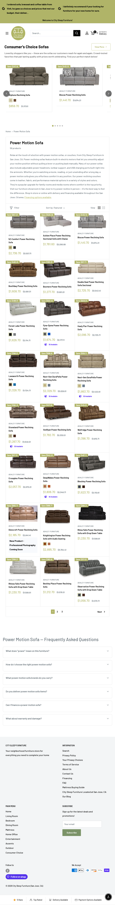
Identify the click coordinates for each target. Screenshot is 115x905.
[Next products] (108, 93)
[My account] (87, 33)
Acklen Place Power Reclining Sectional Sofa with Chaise (56, 237)
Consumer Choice (14, 852)
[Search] (76, 33)
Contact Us (67, 773)
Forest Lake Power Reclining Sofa (22, 327)
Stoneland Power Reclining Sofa (21, 429)
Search (65, 750)
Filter (16, 207)
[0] (92, 33)
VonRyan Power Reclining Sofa (57, 429)
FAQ (64, 782)
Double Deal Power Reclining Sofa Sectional (91, 283)
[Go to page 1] (53, 126)
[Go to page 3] (57, 125)
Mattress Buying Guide (73, 787)
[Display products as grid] (99, 207)
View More (99, 47)
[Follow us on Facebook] (8, 871)
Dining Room (12, 825)
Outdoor (10, 848)
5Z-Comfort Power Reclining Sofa (21, 241)
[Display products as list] (104, 207)
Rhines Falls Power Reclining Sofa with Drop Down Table (22, 585)
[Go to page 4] (60, 125)
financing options (27, 711)
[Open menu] (7, 33)
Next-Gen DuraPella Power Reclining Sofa (55, 378)
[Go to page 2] (55, 125)
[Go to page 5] (62, 125)
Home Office (12, 834)
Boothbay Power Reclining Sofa (23, 286)
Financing (67, 778)
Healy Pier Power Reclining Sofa (90, 328)
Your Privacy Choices (72, 760)
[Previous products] (6, 93)
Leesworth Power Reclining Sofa (21, 378)
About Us (66, 769)
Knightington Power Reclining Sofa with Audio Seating (56, 537)
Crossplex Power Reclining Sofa (21, 480)
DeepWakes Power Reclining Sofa (56, 479)
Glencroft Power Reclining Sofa (23, 529)
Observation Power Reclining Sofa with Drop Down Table (91, 588)
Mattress (10, 829)
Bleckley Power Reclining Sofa (91, 481)
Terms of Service (70, 764)
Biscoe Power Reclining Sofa (72, 95)
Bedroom (10, 820)
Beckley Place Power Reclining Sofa (57, 585)
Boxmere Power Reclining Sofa (57, 286)
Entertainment (13, 839)
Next (99, 611)
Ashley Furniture (17, 91)
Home (8, 131)
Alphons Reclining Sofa (19, 95)
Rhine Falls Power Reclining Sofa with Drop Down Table (90, 531)
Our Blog (66, 796)
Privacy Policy (69, 755)
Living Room (12, 816)
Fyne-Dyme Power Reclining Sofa (55, 327)
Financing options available (37, 197)
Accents (10, 843)
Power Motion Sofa (22, 131)
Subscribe (72, 832)
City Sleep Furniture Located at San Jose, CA (84, 792)
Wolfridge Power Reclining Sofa (90, 431)
